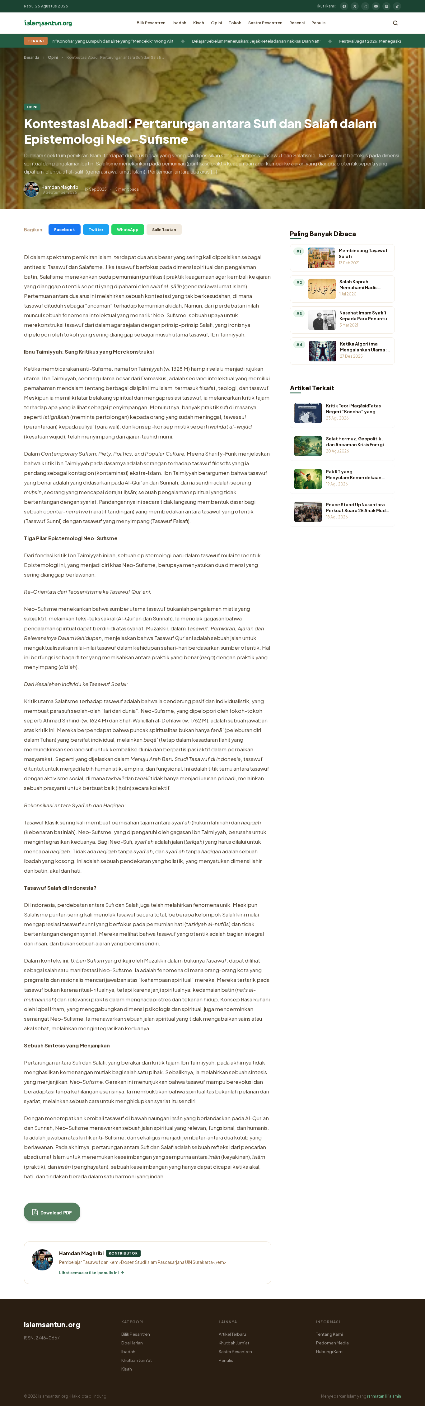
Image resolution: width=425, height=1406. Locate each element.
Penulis (318, 22)
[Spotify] (386, 6)
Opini (216, 22)
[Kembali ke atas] (409, 1397)
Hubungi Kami (329, 1351)
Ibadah (179, 22)
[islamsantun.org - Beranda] (48, 23)
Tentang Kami (329, 1334)
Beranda (31, 57)
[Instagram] (365, 6)
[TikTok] (397, 6)
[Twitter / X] (355, 6)
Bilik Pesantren (151, 22)
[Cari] (395, 23)
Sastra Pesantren (265, 22)
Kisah (198, 22)
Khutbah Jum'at (136, 1360)
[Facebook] (344, 6)
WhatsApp (127, 229)
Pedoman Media (332, 1342)
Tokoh (235, 22)
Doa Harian (132, 1342)
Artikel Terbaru (232, 1334)
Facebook (64, 229)
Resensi (297, 22)
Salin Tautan (164, 229)
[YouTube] (376, 6)
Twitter (96, 229)
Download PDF (55, 1212)
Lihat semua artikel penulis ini (89, 1272)
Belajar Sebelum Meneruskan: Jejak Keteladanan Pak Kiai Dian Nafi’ (228, 41)
